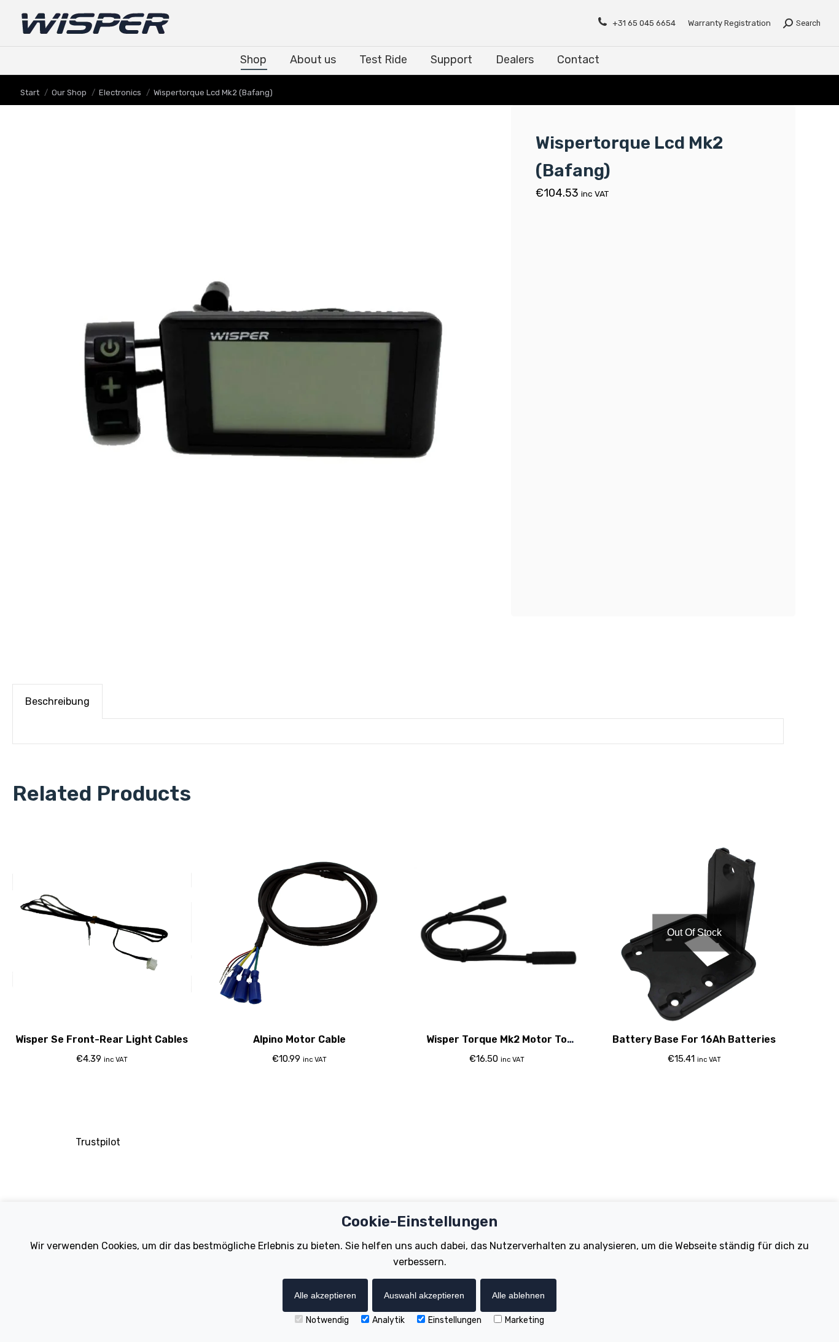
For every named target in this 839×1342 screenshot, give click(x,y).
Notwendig (327, 1320)
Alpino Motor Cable (299, 1039)
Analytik (388, 1320)
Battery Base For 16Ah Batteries (694, 1039)
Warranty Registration (729, 23)
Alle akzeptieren (325, 1295)
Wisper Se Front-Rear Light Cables (101, 1039)
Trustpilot (98, 1142)
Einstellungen (455, 1320)
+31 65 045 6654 (644, 23)
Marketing (524, 1320)
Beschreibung (57, 701)
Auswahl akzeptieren (424, 1295)
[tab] (57, 701)
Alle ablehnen (518, 1295)
